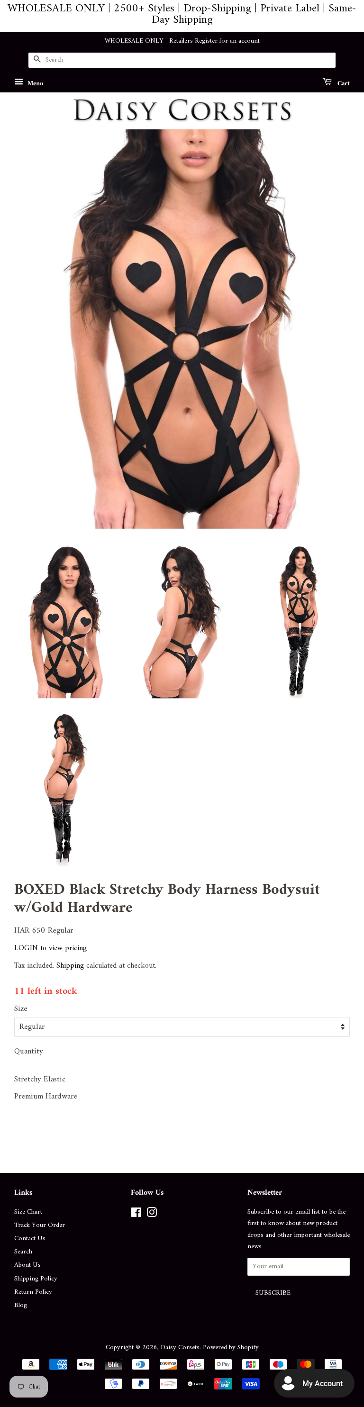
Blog (20, 1305)
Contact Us (30, 1238)
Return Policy (33, 1292)
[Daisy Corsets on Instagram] (151, 1215)
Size (20, 1009)
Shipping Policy (35, 1279)
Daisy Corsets (180, 1347)
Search (23, 1252)
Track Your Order (39, 1225)
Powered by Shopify (231, 1347)
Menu (35, 83)
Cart (343, 83)
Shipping (70, 965)
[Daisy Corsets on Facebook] (136, 1215)
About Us (27, 1265)
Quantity (28, 1052)
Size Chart (28, 1212)
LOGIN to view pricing (50, 948)
